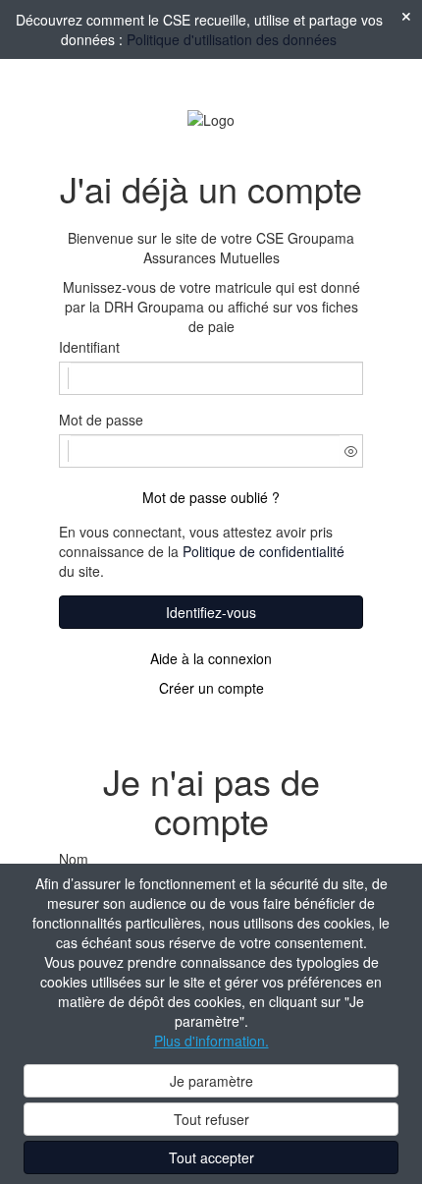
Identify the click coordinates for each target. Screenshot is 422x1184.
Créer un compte (211, 688)
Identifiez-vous (211, 612)
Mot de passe (101, 419)
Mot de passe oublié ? (211, 497)
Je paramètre (211, 1081)
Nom (73, 859)
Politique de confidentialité (263, 551)
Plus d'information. (211, 1040)
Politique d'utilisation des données (232, 39)
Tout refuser (211, 1119)
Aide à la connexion (211, 658)
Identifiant (89, 347)
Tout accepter (211, 1157)
